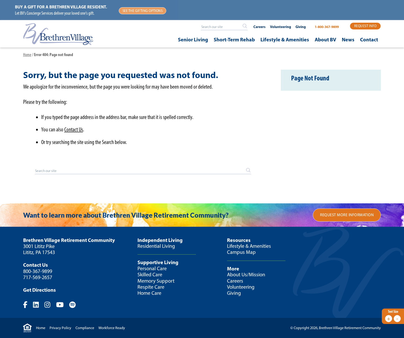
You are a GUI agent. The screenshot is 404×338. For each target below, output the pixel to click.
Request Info (365, 26)
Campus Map (241, 252)
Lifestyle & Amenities (284, 39)
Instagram (49, 304)
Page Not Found (310, 78)
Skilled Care (149, 274)
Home (27, 54)
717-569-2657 (37, 277)
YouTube (62, 304)
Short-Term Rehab (234, 39)
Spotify (75, 304)
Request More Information (347, 214)
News (348, 39)
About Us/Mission (246, 274)
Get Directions (39, 290)
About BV (325, 39)
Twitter (38, 304)
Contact (369, 39)
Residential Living (156, 246)
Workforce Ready (111, 328)
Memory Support (155, 281)
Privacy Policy (60, 328)
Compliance (85, 328)
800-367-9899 (37, 271)
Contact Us (73, 129)
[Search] (245, 26)
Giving (301, 27)
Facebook (27, 304)
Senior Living (193, 39)
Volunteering (280, 27)
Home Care (149, 293)
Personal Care (152, 268)
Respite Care (150, 287)
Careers (259, 27)
